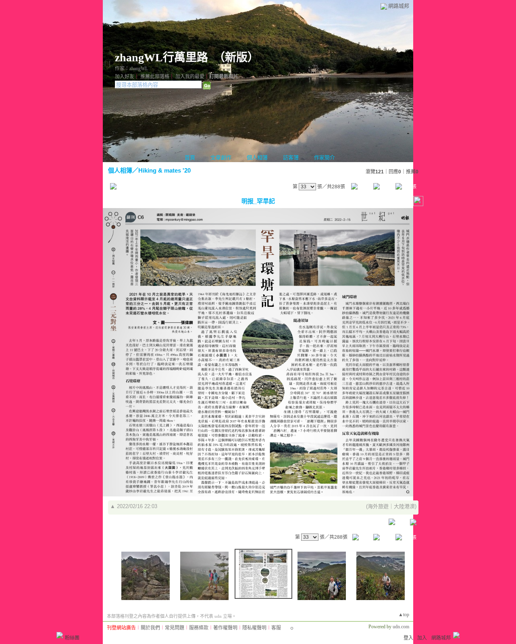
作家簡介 (324, 157)
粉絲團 (72, 638)
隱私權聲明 (254, 628)
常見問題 (174, 628)
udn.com (401, 626)
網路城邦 (398, 6)
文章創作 (220, 157)
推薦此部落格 (154, 76)
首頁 (190, 157)
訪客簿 (291, 157)
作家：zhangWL (131, 68)
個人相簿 (257, 157)
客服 (276, 628)
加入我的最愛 (189, 76)
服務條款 (198, 628)
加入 (422, 638)
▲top (403, 614)
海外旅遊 (378, 506)
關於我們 (150, 628)
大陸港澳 (404, 506)
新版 (236, 57)
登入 (408, 638)
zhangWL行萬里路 (161, 57)
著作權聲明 (225, 628)
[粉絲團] (59, 635)
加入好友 (124, 76)
